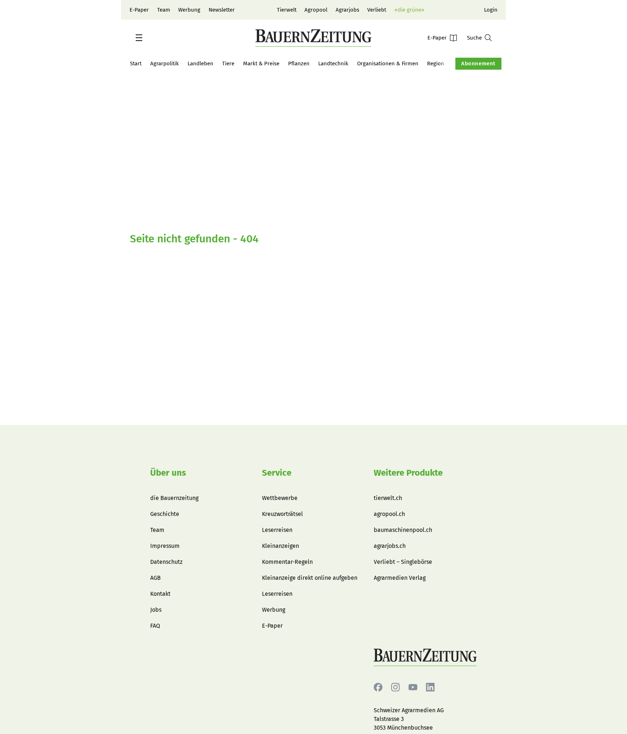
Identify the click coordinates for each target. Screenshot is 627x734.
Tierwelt (286, 10)
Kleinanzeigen (280, 545)
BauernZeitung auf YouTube (413, 687)
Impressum (165, 545)
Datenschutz (166, 561)
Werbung (189, 10)
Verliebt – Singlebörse (403, 561)
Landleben (200, 63)
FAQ (155, 625)
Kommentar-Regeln (287, 561)
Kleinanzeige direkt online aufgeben (309, 577)
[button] (139, 38)
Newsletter (222, 10)
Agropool (315, 10)
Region (435, 63)
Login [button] (490, 10)
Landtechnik (333, 63)
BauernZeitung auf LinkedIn (430, 687)
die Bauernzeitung (174, 498)
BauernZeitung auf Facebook (378, 687)
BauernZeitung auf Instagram (395, 687)
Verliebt (376, 10)
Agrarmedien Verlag (400, 577)
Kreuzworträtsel (282, 513)
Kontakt (160, 593)
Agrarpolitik (164, 63)
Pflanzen (299, 63)
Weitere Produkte (408, 472)
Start (136, 63)
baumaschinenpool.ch (403, 529)
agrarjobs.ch (390, 545)
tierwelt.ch (388, 498)
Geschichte (164, 513)
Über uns (168, 472)
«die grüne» (409, 10)
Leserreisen (277, 529)
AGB (155, 577)
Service (276, 472)
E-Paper (139, 10)
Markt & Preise (261, 63)
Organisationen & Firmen (387, 63)
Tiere (228, 63)
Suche (474, 37)
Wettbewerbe (280, 498)
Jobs (155, 609)
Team (163, 10)
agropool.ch (389, 513)
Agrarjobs (347, 10)
